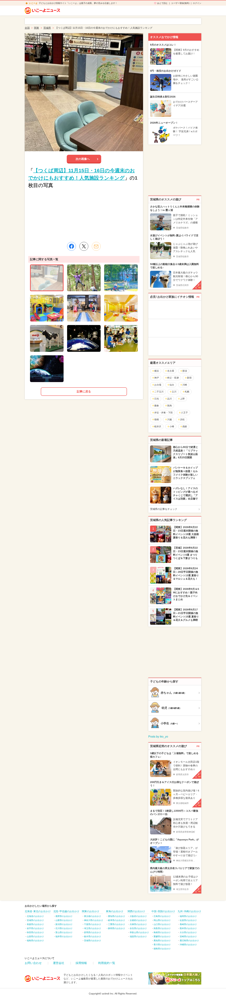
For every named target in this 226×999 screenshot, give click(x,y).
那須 (184, 371)
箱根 (156, 419)
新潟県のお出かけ (63, 924)
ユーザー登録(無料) (180, 3)
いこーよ (33, 3)
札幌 (187, 391)
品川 (169, 398)
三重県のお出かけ (116, 924)
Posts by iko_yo (158, 736)
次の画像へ (83, 158)
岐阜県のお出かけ (116, 920)
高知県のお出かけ (162, 940)
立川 (174, 391)
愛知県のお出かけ (116, 916)
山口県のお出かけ (162, 924)
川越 (169, 419)
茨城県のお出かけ (92, 940)
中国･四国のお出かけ (163, 911)
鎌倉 (156, 405)
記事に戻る (84, 391)
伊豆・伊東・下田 (163, 412)
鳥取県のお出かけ (162, 928)
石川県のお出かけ (63, 928)
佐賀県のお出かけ (188, 920)
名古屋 (170, 371)
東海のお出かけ (114, 911)
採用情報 (81, 962)
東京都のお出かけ (92, 916)
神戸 (156, 377)
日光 (156, 398)
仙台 (172, 384)
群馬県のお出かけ (92, 932)
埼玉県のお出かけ (92, 928)
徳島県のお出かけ (162, 948)
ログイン (197, 3)
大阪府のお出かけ (138, 916)
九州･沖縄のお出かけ (189, 911)
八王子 (184, 412)
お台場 (157, 384)
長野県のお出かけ (63, 916)
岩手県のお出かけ (35, 928)
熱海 (169, 405)
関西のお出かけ (136, 911)
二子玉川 (158, 391)
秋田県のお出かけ (35, 932)
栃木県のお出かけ (92, 936)
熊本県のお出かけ (188, 928)
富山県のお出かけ (63, 932)
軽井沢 (157, 426)
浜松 (182, 419)
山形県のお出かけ (35, 936)
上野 (182, 398)
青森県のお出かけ (35, 924)
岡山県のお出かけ (162, 920)
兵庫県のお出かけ (138, 924)
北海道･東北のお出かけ (38, 911)
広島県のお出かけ (162, 916)
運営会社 (58, 962)
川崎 (184, 384)
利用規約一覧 (106, 962)
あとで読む (162, 3)
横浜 (156, 371)
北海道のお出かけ (35, 916)
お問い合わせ (33, 962)
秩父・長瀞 (173, 377)
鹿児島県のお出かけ (189, 940)
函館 (184, 426)
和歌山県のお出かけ (139, 932)
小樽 (172, 426)
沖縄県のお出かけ (188, 944)
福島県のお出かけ (35, 940)
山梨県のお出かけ (63, 920)
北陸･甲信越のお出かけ (66, 911)
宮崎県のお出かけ (188, 936)
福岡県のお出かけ (188, 916)
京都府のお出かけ (138, 920)
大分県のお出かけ (188, 932)
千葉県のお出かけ (92, 924)
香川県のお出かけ (162, 944)
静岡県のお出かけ (116, 928)
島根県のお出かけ (162, 932)
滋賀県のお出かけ (138, 936)
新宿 (189, 377)
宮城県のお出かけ (35, 920)
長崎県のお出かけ (188, 924)
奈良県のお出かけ (138, 928)
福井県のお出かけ (63, 936)
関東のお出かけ (90, 911)
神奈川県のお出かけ (93, 920)
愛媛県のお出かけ (162, 936)
